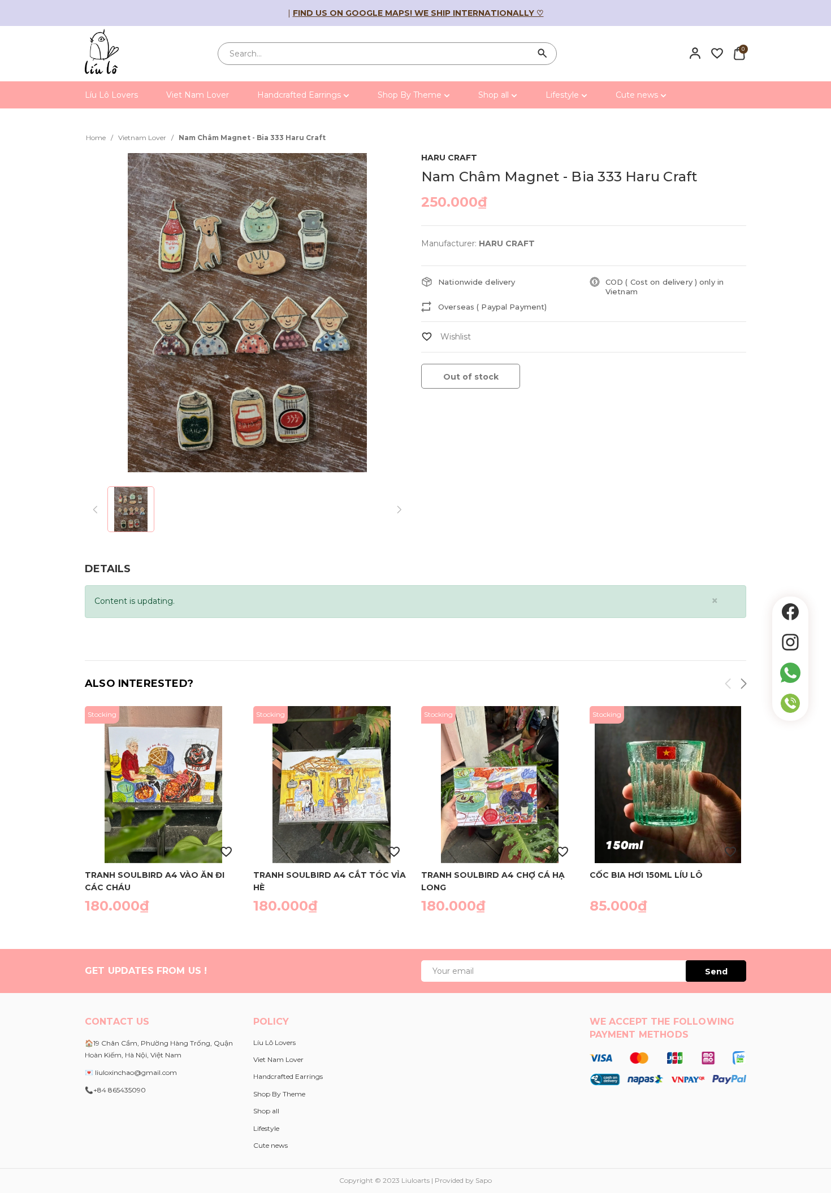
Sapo (483, 1180)
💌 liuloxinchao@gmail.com (131, 1072)
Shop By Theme (411, 95)
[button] (742, 685)
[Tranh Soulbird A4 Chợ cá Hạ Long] (499, 784)
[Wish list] (717, 53)
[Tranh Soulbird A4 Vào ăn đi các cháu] (163, 784)
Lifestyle (563, 95)
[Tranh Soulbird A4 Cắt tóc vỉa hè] (331, 784)
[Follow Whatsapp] (790, 673)
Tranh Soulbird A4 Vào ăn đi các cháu (154, 880)
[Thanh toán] (668, 1068)
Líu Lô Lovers (111, 95)
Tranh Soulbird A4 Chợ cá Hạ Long (493, 880)
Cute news (638, 95)
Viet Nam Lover (197, 95)
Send (716, 971)
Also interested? (139, 683)
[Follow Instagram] (790, 642)
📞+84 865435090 (115, 1090)
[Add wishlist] (446, 337)
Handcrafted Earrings (300, 95)
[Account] (695, 53)
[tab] (108, 569)
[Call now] (790, 703)
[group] (247, 312)
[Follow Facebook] (790, 611)
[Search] (543, 53)
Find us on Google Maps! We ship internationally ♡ (418, 13)
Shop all (494, 95)
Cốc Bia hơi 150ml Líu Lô (646, 875)
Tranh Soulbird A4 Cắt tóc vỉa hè (329, 880)
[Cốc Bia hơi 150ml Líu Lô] (668, 784)
